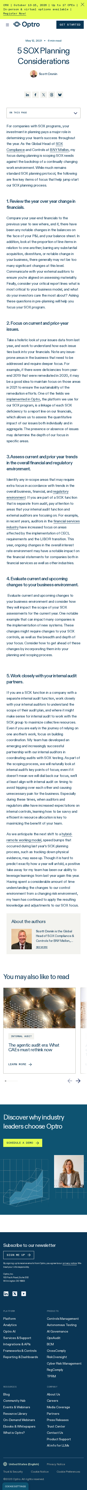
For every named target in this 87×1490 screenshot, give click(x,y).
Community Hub (14, 1400)
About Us (53, 1394)
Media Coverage (58, 1407)
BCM (50, 1344)
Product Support (59, 1439)
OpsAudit (54, 1338)
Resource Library (15, 1413)
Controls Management (63, 1318)
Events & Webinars (16, 1407)
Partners (53, 1413)
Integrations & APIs (17, 1344)
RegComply (55, 1370)
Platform (9, 1318)
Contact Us (55, 1433)
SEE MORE (42, 947)
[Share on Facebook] (35, 95)
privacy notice (70, 1263)
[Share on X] (43, 95)
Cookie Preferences (68, 1471)
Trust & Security (13, 1471)
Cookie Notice (39, 1471)
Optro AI (9, 1331)
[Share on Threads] (51, 95)
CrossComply (56, 1351)
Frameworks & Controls (20, 1351)
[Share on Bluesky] (60, 95)
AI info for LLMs (58, 1445)
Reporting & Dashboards (20, 1357)
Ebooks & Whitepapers (19, 1426)
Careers (52, 1400)
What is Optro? (14, 1433)
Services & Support (17, 1338)
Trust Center (56, 1426)
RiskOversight (57, 1357)
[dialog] (15, 1486)
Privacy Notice (56, 1464)
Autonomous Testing (62, 1325)
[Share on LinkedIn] (27, 95)
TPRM (51, 1376)
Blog (6, 1394)
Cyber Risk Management (64, 1363)
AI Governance (57, 1331)
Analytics (10, 1325)
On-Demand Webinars (19, 1420)
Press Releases (58, 1420)
